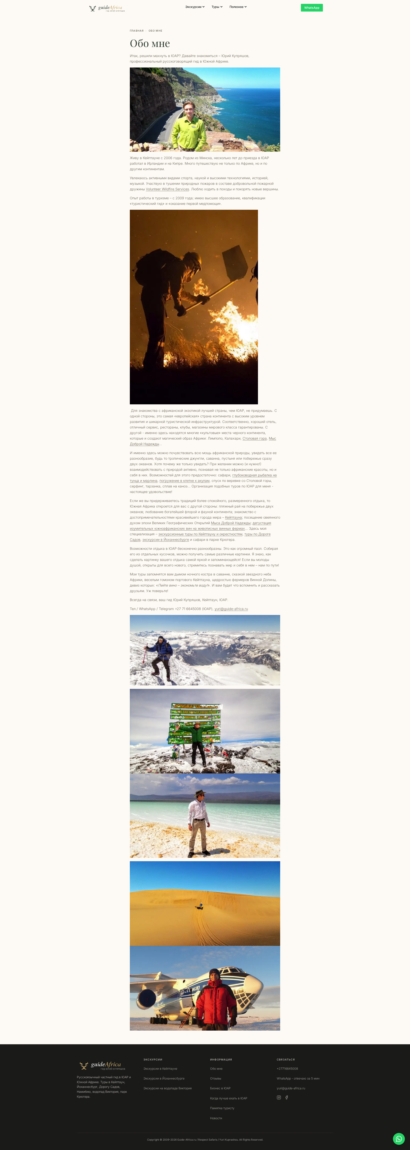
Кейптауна (233, 517)
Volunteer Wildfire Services (167, 189)
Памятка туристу (222, 1108)
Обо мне (216, 1068)
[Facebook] (286, 1097)
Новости (216, 1118)
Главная (137, 30)
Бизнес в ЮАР (220, 1088)
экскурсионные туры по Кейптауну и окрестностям (200, 534)
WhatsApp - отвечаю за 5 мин (298, 1078)
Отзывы (215, 1078)
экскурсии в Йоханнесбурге (165, 539)
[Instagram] (279, 1097)
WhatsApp (311, 7)
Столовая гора (255, 438)
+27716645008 (287, 1068)
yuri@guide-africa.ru (231, 609)
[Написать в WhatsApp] (399, 1139)
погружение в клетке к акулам (184, 480)
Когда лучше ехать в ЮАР (228, 1098)
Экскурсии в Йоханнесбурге (164, 1078)
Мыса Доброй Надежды (230, 523)
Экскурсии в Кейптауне (160, 1068)
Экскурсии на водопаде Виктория (168, 1088)
